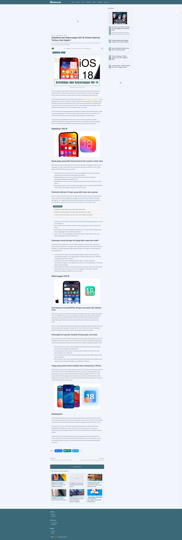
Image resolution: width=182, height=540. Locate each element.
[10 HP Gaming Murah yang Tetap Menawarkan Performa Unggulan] (76, 493)
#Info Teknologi (56, 52)
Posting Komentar (77, 466)
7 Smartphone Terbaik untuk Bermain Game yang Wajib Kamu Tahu (94, 484)
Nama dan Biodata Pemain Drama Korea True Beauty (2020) (120, 48)
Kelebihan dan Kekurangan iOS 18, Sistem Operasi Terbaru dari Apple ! (72, 212)
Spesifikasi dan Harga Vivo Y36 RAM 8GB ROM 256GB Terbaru (76, 484)
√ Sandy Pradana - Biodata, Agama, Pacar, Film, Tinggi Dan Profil (121, 66)
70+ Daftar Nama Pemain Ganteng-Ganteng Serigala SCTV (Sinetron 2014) (121, 28)
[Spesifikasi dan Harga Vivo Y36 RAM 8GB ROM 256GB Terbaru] (76, 478)
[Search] (131, 2)
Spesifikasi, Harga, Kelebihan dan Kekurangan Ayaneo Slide (69, 209)
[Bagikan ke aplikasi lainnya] (81, 450)
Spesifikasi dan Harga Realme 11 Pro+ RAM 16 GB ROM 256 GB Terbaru (58, 484)
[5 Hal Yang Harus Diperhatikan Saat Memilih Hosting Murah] (94, 493)
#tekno (63, 52)
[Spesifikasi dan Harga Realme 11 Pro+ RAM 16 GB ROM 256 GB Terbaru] (58, 478)
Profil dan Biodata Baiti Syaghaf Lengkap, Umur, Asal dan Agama (120, 41)
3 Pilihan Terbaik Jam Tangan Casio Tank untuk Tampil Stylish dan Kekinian (73, 215)
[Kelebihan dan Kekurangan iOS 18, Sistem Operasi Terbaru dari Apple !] (77, 72)
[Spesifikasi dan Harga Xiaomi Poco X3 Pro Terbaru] (58, 493)
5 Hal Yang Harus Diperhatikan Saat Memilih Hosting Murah (94, 500)
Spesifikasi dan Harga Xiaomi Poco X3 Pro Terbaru (58, 499)
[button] (128, 2)
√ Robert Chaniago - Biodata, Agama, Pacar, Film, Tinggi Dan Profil (120, 57)
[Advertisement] (80, 20)
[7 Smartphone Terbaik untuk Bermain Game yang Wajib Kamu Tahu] (94, 478)
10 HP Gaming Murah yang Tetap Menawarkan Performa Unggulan (76, 500)
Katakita (56, 537)
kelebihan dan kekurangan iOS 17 (90, 99)
